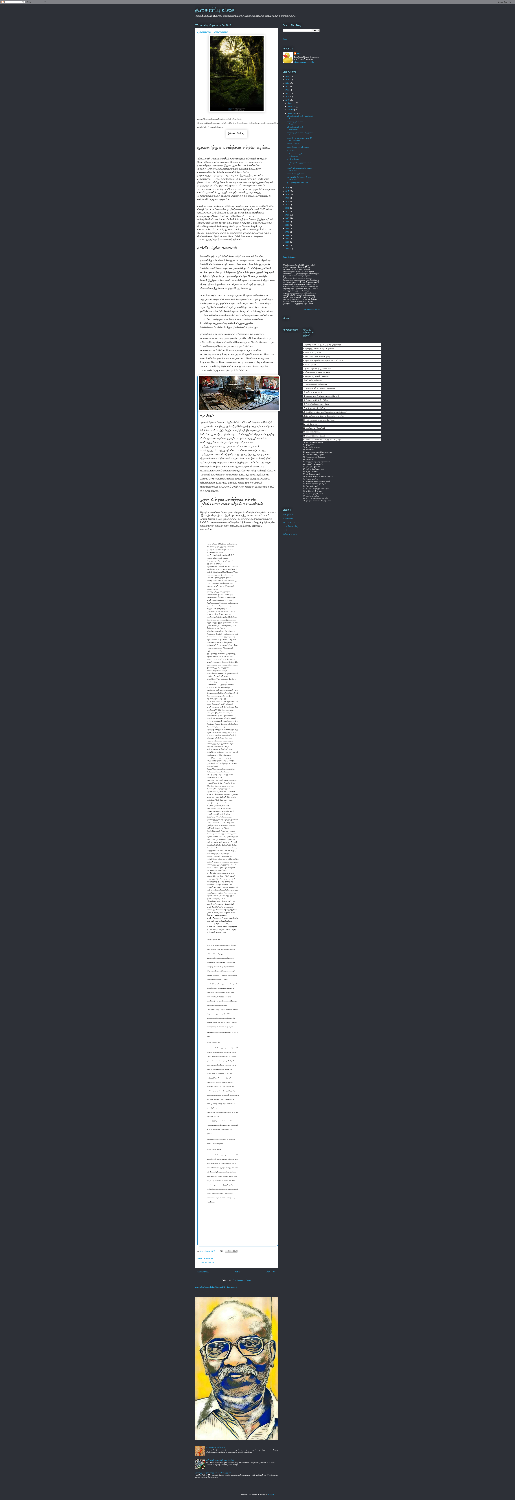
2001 (287, 245)
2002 (287, 242)
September (292, 113)
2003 (287, 239)
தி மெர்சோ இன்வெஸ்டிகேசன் (297, 183)
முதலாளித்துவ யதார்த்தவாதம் (298, 147)
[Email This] (226, 1251)
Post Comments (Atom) (242, 1280)
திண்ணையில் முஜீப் (290, 534)
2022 (287, 90)
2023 (287, 86)
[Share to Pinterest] (236, 1251)
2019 (287, 100)
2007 (287, 225)
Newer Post (203, 1272)
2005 (287, 232)
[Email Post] (221, 1251)
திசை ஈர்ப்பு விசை (215, 10)
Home (237, 1272)
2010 (287, 215)
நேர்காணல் (291, 150)
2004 (287, 235)
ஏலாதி (285, 530)
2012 (287, 208)
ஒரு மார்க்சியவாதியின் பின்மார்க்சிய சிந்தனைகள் (216, 1287)
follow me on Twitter (312, 310)
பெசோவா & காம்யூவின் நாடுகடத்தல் (295, 155)
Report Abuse (289, 257)
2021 (287, 93)
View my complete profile (304, 62)
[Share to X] (231, 1251)
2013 (287, 205)
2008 (287, 222)
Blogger (271, 1495)
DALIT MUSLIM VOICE (292, 522)
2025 (287, 80)
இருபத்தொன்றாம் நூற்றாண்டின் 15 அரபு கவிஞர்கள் (299, 139)
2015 (287, 198)
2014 (287, 201)
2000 (287, 249)
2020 (287, 97)
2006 (287, 228)
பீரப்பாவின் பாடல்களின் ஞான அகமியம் (220, 1460)
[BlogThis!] (228, 1251)
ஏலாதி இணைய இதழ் (290, 526)
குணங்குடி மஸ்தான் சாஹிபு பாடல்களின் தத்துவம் (213, 1473)
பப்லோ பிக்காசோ (293, 144)
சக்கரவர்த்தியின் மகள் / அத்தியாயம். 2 (295, 128)
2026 (287, 76)
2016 (287, 195)
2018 (287, 188)
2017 (287, 191)
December (292, 103)
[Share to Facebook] (233, 1251)
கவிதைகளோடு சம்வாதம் (215, 1447)
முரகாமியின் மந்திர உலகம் (296, 174)
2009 (287, 218)
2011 (287, 212)
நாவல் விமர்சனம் (293, 159)
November (292, 106)
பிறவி (299, 53)
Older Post (271, 1272)
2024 (287, 83)
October (291, 110)
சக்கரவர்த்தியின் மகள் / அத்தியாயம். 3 (295, 123)
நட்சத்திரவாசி (288, 518)
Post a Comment (207, 1263)
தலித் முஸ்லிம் (288, 514)
